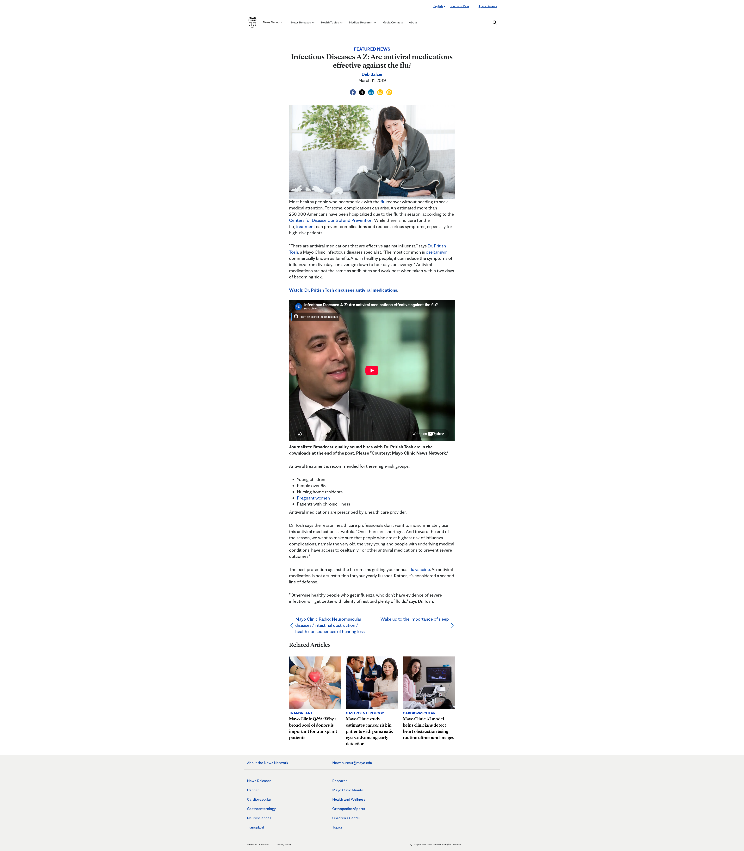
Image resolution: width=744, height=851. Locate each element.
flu (383, 201)
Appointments (488, 6)
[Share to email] (380, 91)
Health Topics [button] (330, 22)
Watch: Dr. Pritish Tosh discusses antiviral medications (343, 290)
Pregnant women (313, 498)
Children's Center (346, 818)
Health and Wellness (348, 799)
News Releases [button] (301, 22)
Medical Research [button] (361, 22)
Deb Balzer (372, 74)
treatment (305, 226)
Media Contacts (392, 22)
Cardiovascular (259, 799)
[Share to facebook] (353, 91)
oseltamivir (436, 252)
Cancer (253, 790)
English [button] (438, 6)
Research (340, 780)
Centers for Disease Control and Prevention (330, 220)
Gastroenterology (261, 808)
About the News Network (267, 762)
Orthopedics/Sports (348, 808)
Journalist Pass (459, 6)
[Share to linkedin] (371, 91)
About (413, 22)
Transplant (255, 827)
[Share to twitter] (362, 91)
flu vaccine (419, 569)
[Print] (389, 91)
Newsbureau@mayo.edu (352, 762)
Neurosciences (259, 818)
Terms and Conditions (258, 844)
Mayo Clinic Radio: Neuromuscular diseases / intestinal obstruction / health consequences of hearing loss (330, 625)
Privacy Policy (284, 844)
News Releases (259, 780)
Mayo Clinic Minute (347, 790)
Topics (337, 827)
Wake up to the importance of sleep (415, 619)
